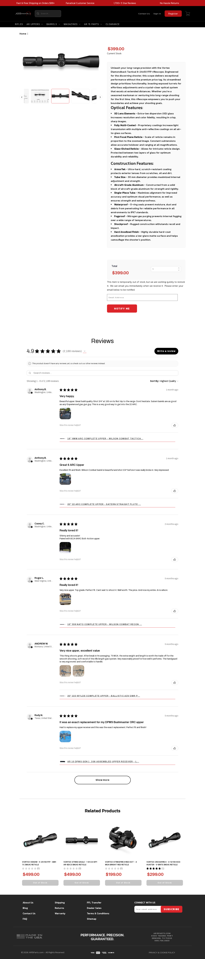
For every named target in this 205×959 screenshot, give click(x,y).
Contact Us (144, 13)
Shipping (60, 902)
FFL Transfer (94, 902)
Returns (59, 908)
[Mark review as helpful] (174, 425)
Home (23, 33)
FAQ (25, 919)
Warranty (60, 913)
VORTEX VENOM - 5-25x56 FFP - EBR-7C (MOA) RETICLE (39, 863)
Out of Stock (40, 883)
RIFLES (19, 24)
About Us (28, 902)
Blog (25, 908)
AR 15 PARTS (91, 24)
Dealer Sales (94, 908)
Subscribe (171, 909)
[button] (84, 351)
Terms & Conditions (98, 913)
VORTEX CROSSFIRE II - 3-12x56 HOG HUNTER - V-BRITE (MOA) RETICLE (163, 863)
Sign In (157, 13)
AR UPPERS (33, 24)
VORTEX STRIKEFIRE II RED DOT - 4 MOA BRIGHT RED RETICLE (121, 863)
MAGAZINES (71, 24)
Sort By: (154, 381)
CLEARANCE (113, 24)
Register (173, 13)
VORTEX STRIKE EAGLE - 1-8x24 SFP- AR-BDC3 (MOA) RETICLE (80, 863)
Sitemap (91, 919)
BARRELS (52, 24)
